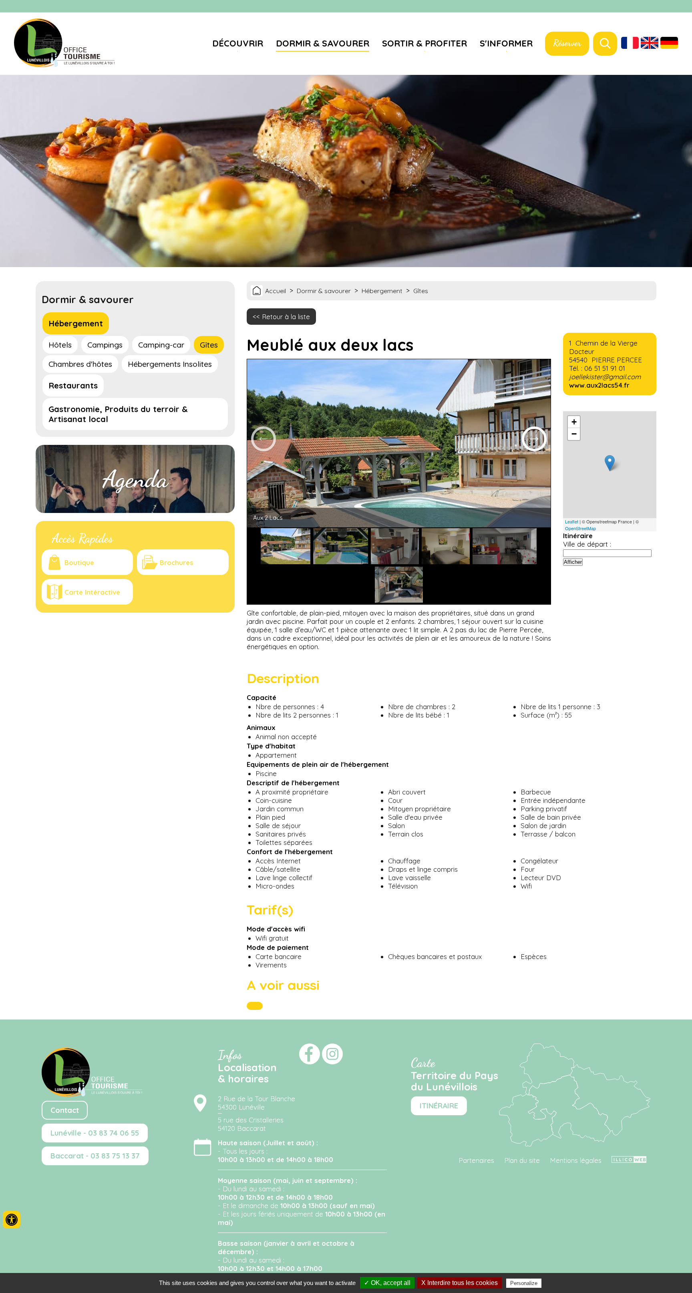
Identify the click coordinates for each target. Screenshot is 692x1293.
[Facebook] (672, 7)
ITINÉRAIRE (439, 1105)
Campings (105, 345)
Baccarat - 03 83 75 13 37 (95, 1155)
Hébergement (75, 323)
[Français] (630, 43)
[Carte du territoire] (574, 1144)
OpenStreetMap (580, 528)
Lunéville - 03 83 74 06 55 (94, 1133)
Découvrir (237, 43)
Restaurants (73, 385)
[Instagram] (682, 7)
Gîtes (209, 345)
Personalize (523, 1283)
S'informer (506, 43)
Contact (64, 1110)
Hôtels (60, 345)
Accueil (275, 291)
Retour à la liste (286, 316)
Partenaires (476, 1160)
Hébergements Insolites (170, 364)
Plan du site (522, 1160)
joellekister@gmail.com (605, 376)
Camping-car (161, 345)
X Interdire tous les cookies (459, 1282)
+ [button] (574, 422)
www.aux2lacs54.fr (599, 385)
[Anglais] (649, 43)
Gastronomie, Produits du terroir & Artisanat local (118, 414)
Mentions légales (575, 1160)
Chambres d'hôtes (80, 364)
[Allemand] (669, 43)
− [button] (574, 434)
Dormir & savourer (322, 43)
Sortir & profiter (424, 43)
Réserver (567, 43)
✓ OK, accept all (387, 1282)
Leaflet (571, 521)
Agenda (135, 479)
